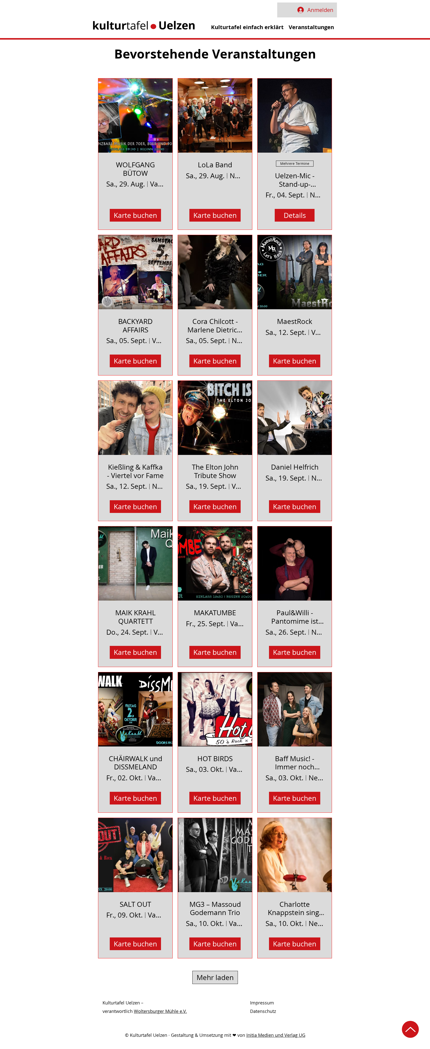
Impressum (262, 1003)
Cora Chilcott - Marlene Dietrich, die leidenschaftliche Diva (215, 325)
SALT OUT (135, 904)
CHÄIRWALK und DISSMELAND (135, 762)
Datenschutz (263, 1011)
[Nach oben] (410, 1029)
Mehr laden (215, 977)
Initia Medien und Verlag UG (275, 1035)
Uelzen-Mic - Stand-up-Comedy (295, 180)
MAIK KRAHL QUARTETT (135, 617)
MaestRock (294, 321)
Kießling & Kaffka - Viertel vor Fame (135, 471)
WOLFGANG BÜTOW (135, 169)
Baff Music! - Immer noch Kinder (294, 762)
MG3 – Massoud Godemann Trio (215, 908)
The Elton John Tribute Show (215, 471)
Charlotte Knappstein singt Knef (295, 908)
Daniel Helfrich (295, 467)
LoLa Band (215, 165)
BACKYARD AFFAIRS (135, 325)
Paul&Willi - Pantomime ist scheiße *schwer (294, 617)
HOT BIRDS (215, 758)
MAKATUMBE (215, 613)
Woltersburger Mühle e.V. (160, 1011)
